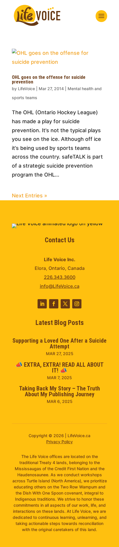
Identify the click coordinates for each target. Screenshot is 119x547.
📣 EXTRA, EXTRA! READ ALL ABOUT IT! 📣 (59, 367)
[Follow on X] (65, 303)
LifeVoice (26, 88)
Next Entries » (29, 195)
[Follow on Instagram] (76, 303)
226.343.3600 (59, 277)
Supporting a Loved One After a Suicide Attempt (59, 343)
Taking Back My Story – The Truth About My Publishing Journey (59, 391)
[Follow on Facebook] (53, 303)
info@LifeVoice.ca (59, 286)
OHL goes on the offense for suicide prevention (48, 79)
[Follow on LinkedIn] (42, 303)
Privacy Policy (59, 441)
